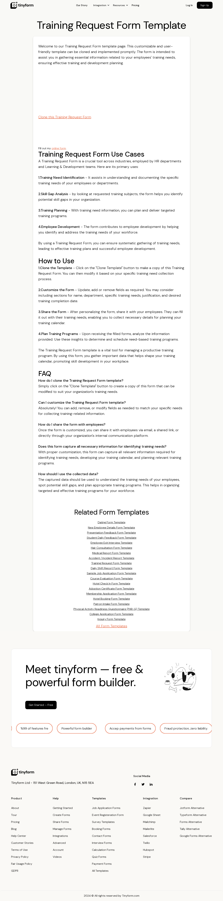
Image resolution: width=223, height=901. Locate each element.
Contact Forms (101, 836)
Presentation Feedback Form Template (111, 532)
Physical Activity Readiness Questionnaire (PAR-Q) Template (112, 609)
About (15, 808)
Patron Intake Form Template (112, 604)
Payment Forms (102, 864)
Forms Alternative (191, 822)
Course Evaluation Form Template (111, 578)
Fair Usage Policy (21, 864)
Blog (14, 829)
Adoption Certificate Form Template (111, 588)
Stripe (147, 857)
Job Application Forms (106, 808)
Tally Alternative (190, 829)
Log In (189, 5)
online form (59, 148)
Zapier (147, 808)
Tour (14, 815)
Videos (57, 857)
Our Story (81, 5)
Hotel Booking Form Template (111, 598)
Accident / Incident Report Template (111, 558)
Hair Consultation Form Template (111, 547)
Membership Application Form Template (111, 593)
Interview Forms (102, 843)
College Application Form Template (111, 614)
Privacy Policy (20, 857)
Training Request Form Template (111, 563)
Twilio (146, 843)
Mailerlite (148, 829)
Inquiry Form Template (112, 619)
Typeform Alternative (193, 815)
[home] (21, 5)
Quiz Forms (99, 857)
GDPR (14, 871)
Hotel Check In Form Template (111, 583)
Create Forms (61, 815)
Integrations (60, 836)
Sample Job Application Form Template (111, 573)
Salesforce (150, 836)
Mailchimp (149, 822)
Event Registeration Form (108, 815)
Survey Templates (103, 822)
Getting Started (63, 808)
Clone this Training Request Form (64, 117)
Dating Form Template (111, 522)
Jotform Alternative (192, 808)
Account (58, 850)
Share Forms (61, 822)
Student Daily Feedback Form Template (111, 537)
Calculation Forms (103, 850)
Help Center (18, 836)
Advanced (59, 843)
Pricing (135, 5)
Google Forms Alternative (196, 836)
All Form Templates (111, 626)
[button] (101, 5)
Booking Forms (101, 829)
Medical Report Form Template (111, 553)
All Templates (100, 871)
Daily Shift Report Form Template (111, 568)
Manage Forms (62, 829)
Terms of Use (19, 850)
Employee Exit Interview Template (111, 542)
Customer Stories (22, 843)
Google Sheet (151, 815)
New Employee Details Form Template (111, 527)
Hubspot (148, 850)
